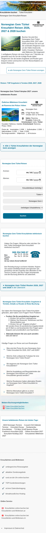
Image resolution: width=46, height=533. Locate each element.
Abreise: (6, 178)
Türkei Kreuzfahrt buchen (14, 406)
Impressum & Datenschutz (14, 528)
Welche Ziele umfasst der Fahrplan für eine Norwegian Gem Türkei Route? (23, 357)
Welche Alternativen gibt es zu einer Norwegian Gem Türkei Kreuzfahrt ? (20, 392)
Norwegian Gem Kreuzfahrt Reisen (13, 16)
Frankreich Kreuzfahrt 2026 (12, 431)
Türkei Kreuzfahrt (25, 12)
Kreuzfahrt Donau (17, 427)
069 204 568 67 (12, 336)
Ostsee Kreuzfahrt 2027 (34, 431)
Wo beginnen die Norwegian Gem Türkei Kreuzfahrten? (22, 365)
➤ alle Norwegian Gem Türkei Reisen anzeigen (26, 70)
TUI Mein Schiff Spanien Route (26, 429)
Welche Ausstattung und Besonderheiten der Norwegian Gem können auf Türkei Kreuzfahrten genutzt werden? (23, 373)
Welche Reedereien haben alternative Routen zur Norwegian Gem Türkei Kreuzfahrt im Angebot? (24, 383)
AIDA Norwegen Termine (12, 425)
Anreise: (6, 171)
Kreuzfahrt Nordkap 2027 (13, 434)
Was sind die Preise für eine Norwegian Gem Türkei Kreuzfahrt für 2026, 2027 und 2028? (24, 349)
